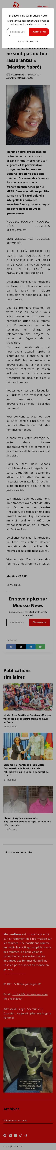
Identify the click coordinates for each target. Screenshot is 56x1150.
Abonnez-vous (39, 31)
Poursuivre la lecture (28, 41)
